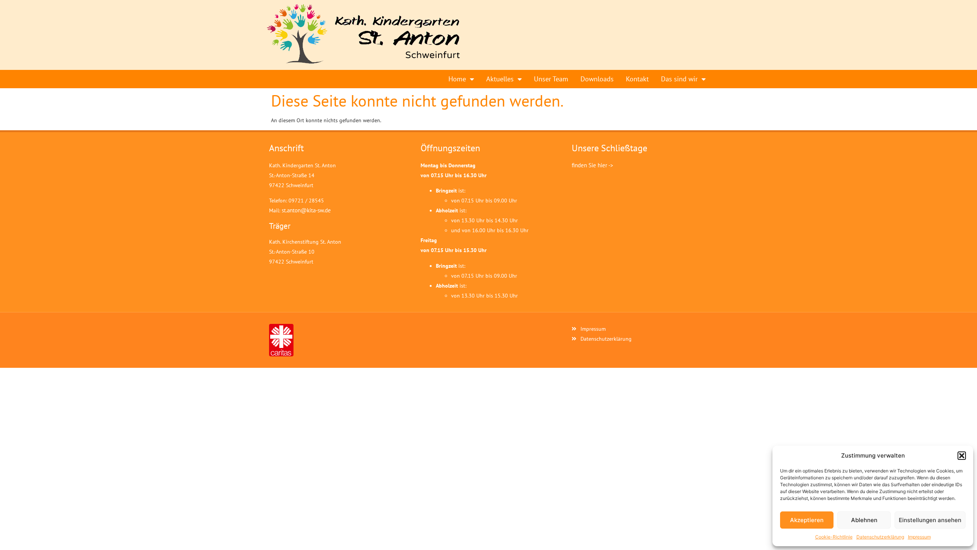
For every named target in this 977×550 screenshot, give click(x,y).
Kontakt (637, 78)
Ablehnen (864, 520)
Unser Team (551, 78)
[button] (962, 455)
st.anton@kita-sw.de (306, 210)
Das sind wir (679, 78)
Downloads (597, 78)
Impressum (919, 537)
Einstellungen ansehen (930, 520)
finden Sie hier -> (592, 165)
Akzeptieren (807, 520)
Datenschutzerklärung (880, 537)
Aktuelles (500, 78)
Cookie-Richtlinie (834, 537)
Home (457, 78)
